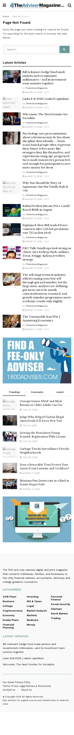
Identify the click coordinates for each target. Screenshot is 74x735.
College (8, 606)
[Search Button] (69, 5)
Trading (56, 618)
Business (8, 601)
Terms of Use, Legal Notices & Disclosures (27, 686)
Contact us (9, 689)
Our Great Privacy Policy (16, 682)
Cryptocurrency (13, 610)
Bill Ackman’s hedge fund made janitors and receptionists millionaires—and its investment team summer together (34, 648)
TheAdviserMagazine (37, 88)
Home (6, 16)
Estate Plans (11, 620)
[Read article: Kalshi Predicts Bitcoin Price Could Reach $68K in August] (12, 210)
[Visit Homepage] (37, 5)
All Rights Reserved (32, 696)
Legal (30, 606)
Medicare (32, 620)
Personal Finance (56, 598)
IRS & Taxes (34, 601)
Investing (33, 596)
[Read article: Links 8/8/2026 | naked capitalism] (12, 103)
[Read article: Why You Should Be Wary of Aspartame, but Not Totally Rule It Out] (12, 187)
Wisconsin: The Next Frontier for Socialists (28, 664)
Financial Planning (8, 626)
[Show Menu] (4, 5)
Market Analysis (37, 610)
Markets (32, 615)
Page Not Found (20, 16)
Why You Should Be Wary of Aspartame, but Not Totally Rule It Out (45, 186)
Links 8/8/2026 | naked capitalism (45, 98)
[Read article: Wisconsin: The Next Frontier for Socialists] (12, 118)
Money (31, 624)
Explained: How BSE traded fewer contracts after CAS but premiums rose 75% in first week (45, 228)
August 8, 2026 (33, 92)
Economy (9, 615)
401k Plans (9, 596)
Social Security (60, 604)
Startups (56, 608)
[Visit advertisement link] (37, 360)
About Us (26, 689)
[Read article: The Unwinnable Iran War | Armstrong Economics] (12, 321)
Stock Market (59, 613)
